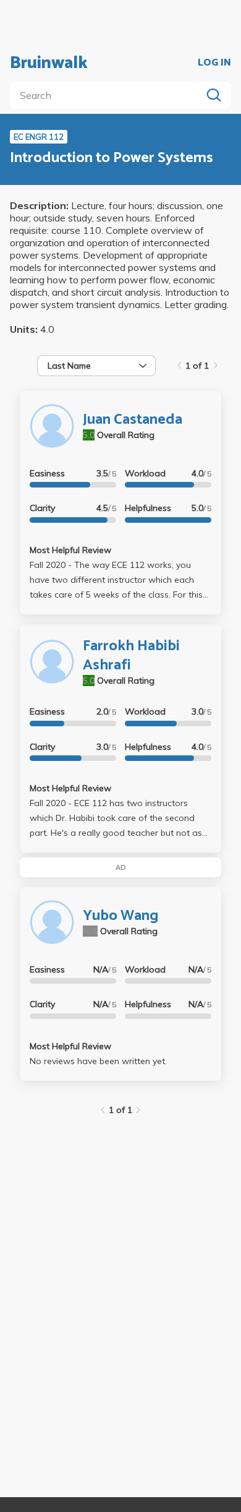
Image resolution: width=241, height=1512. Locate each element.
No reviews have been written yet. (98, 1061)
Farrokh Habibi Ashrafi (131, 655)
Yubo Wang (120, 916)
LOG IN (214, 63)
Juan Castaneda (132, 420)
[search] (108, 95)
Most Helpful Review (70, 550)
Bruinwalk (49, 63)
